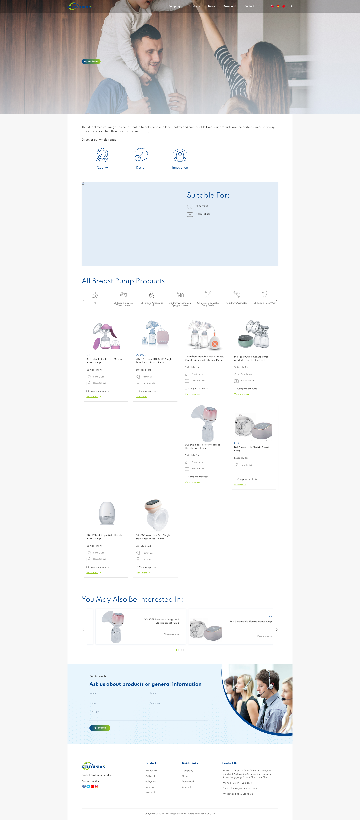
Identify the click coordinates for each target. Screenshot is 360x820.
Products (194, 6)
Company (174, 6)
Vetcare (150, 787)
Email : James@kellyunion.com (239, 788)
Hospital (150, 792)
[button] (276, 300)
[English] (272, 6)
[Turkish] (283, 6)
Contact (249, 6)
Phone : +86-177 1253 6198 (237, 783)
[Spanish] (278, 6)
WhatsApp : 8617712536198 (237, 794)
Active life (150, 776)
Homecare (151, 771)
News (211, 6)
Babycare (150, 781)
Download (229, 6)
